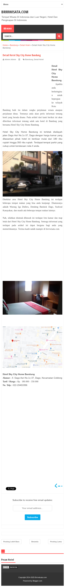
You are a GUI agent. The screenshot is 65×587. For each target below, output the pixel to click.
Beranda (34, 542)
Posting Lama (56, 542)
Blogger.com (37, 581)
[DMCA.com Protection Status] (10, 568)
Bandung (29, 59)
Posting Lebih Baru (11, 542)
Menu (9, 28)
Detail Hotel (39, 59)
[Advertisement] (26, 84)
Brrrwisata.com (14, 11)
